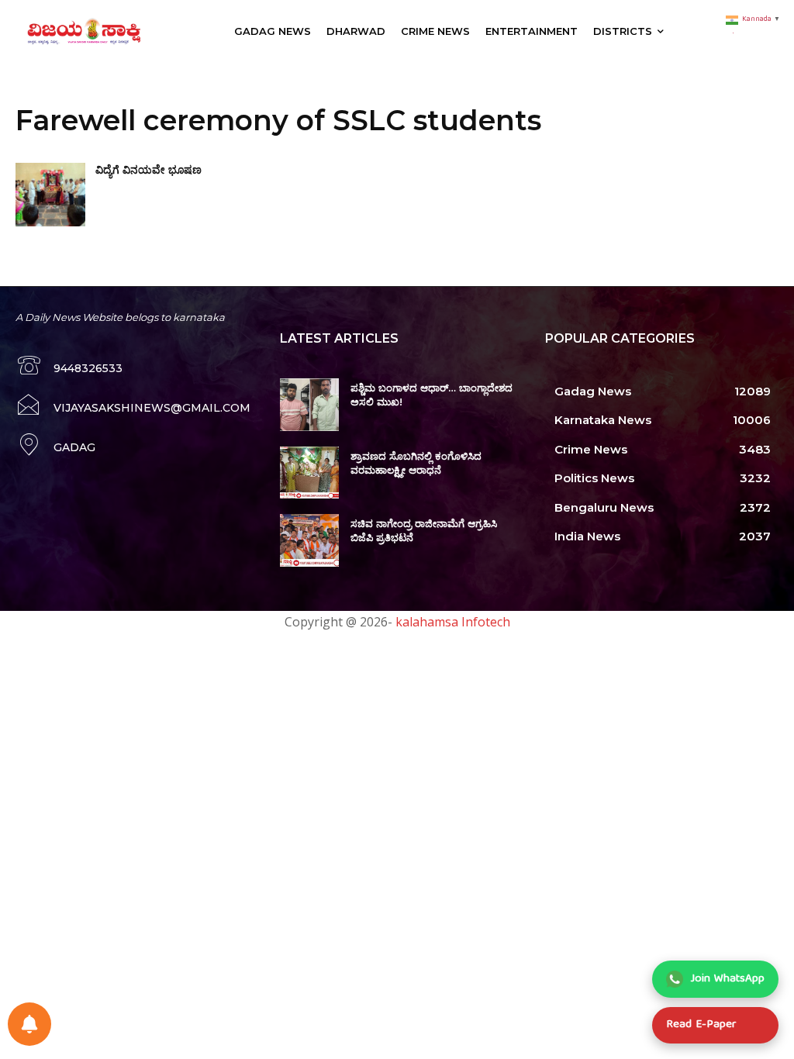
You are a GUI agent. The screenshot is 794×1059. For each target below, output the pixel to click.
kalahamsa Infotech (452, 621)
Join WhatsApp (728, 979)
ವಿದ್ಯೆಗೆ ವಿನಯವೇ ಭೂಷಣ (148, 170)
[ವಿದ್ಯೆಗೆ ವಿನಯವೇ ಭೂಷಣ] (50, 194)
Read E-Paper (701, 1025)
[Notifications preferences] (29, 1024)
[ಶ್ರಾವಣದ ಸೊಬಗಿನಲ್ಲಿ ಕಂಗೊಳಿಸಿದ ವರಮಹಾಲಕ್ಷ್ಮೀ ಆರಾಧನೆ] (309, 473)
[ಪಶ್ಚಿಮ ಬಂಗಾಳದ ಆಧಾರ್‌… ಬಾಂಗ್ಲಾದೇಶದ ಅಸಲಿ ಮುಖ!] (309, 404)
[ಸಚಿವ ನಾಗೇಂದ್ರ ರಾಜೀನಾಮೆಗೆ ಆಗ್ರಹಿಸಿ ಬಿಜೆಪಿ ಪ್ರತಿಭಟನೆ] (309, 540)
